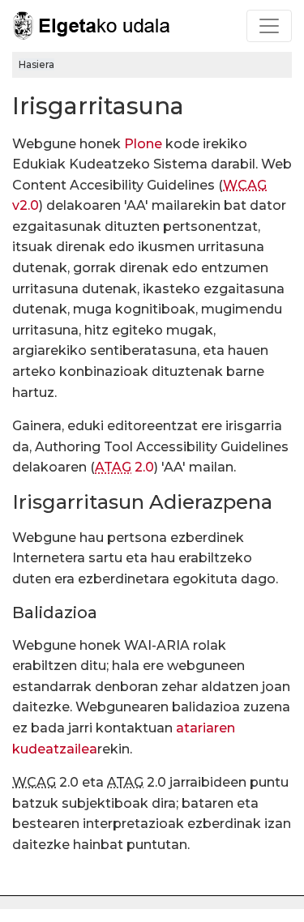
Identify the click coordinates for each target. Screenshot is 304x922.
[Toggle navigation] (269, 26)
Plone (143, 144)
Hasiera (36, 64)
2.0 (124, 467)
